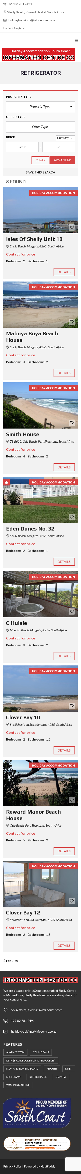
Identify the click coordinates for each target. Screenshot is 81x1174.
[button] (40, 107)
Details (64, 272)
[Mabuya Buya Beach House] (40, 305)
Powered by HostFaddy (39, 1166)
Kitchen (52, 1068)
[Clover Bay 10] (40, 688)
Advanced (62, 160)
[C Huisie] (40, 594)
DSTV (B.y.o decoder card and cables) (30, 1060)
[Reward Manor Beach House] (40, 783)
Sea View (61, 1076)
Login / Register (14, 28)
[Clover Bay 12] (40, 884)
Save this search (40, 172)
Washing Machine (17, 1084)
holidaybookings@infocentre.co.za (32, 20)
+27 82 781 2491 (20, 4)
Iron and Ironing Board (22, 1068)
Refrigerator (38, 1076)
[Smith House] (40, 405)
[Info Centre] (39, 54)
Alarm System (15, 1052)
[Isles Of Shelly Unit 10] (40, 210)
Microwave (13, 1076)
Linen (68, 1068)
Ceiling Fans (41, 1052)
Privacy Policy (12, 1166)
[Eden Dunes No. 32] (40, 500)
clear (41, 160)
